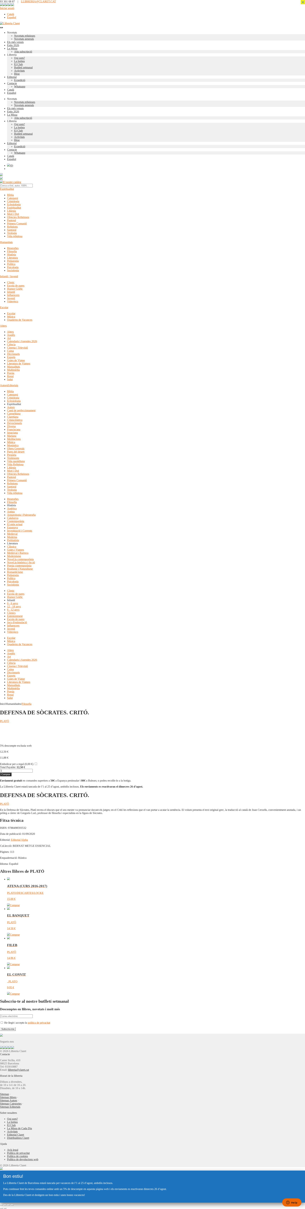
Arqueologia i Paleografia (21, 514)
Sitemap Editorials (10, 1106)
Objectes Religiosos (18, 217)
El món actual (14, 524)
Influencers (13, 295)
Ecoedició (19, 80)
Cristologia (13, 201)
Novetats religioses (24, 35)
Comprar (5, 774)
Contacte (12, 83)
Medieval (12, 533)
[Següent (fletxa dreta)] (5, 1208)
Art (9, 338)
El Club (18, 64)
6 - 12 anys (13, 609)
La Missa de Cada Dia (19, 1128)
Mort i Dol (13, 213)
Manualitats (13, 366)
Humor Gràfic (15, 288)
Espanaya (12, 527)
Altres (3, 325)
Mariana (11, 435)
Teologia (12, 233)
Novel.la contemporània (20, 559)
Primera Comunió (17, 223)
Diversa (11, 426)
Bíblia (10, 194)
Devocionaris (14, 423)
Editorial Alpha (19, 839)
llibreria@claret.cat (18, 1069)
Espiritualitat (7, 188)
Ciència (11, 344)
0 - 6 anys (12, 603)
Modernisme (14, 556)
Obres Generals (15, 448)
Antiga (11, 511)
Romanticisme (15, 571)
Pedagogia (13, 260)
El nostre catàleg (12, 182)
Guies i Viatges (15, 549)
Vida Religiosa (15, 464)
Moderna (12, 537)
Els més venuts (15, 42)
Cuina (10, 350)
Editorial (12, 76)
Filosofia (12, 251)
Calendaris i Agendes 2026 (22, 341)
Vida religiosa (14, 236)
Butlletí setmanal (23, 67)
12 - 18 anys (14, 606)
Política (11, 264)
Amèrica (12, 508)
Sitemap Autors (8, 1100)
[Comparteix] (8, 1205)
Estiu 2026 (13, 45)
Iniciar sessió (7, 8)
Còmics (11, 612)
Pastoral (11, 220)
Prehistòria (13, 540)
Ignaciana (12, 432)
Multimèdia (13, 369)
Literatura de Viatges (18, 363)
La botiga (19, 61)
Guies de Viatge (16, 360)
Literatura (12, 257)
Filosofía (26, 703)
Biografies (13, 248)
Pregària (11, 454)
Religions (12, 226)
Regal (10, 376)
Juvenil (11, 298)
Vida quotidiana (16, 461)
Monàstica (13, 445)
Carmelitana (13, 413)
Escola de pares (15, 285)
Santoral (11, 229)
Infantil (11, 291)
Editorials (13, 385)
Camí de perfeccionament (21, 410)
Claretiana (12, 416)
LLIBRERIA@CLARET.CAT (38, 1)
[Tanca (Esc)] (12, 1205)
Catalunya (12, 518)
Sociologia (13, 270)
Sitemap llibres (8, 1097)
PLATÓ (4, 721)
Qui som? (19, 57)
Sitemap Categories (11, 1103)
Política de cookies (17, 1156)
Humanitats (6, 242)
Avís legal (12, 1149)
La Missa (12, 48)
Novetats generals (24, 38)
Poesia (10, 373)
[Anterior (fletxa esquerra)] (1, 1208)
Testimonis (13, 458)
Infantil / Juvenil (9, 276)
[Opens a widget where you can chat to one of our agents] (291, 1202)
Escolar (4, 307)
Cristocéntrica (14, 419)
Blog (17, 73)
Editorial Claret (15, 1134)
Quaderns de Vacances (19, 319)
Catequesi (12, 198)
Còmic (10, 282)
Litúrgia (11, 210)
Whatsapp (19, 86)
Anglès (11, 334)
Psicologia (13, 267)
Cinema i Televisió (17, 347)
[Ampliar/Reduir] (1, 1205)
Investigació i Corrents (19, 530)
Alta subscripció (23, 51)
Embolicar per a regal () (16, 764)
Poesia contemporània (19, 565)
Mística (11, 442)
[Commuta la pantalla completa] (5, 1205)
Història (11, 254)
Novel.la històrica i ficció (21, 562)
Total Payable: (8, 767)
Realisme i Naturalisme (20, 568)
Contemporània (15, 521)
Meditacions (14, 439)
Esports (11, 357)
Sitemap (4, 1094)
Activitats (19, 70)
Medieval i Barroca (17, 552)
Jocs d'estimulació (17, 622)
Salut (10, 379)
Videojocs (12, 301)
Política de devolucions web (22, 1159)
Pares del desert (15, 451)
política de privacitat (39, 1022)
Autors (4, 385)
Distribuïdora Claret (18, 1137)
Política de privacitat (18, 1153)
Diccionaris (13, 354)
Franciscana (13, 429)
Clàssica (11, 546)
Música (11, 316)
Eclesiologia (14, 204)
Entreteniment (15, 616)
